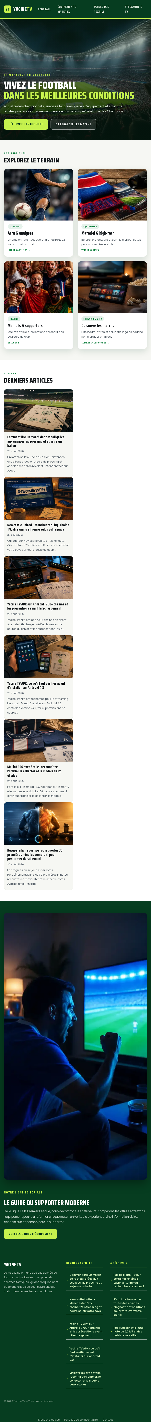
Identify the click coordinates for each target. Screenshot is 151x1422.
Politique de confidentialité (81, 1419)
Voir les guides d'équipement (30, 1233)
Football (44, 9)
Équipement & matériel (67, 9)
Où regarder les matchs (73, 124)
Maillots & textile (101, 9)
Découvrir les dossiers (26, 124)
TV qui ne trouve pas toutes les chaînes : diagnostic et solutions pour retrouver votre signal (129, 1306)
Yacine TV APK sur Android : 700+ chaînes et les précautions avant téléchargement (85, 1329)
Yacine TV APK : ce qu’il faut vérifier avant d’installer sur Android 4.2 (84, 1354)
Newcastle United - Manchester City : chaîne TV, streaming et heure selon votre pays (85, 1305)
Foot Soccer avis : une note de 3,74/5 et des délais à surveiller (128, 1331)
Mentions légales (49, 1419)
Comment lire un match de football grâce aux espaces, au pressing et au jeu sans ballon (85, 1280)
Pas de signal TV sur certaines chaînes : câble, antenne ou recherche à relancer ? (128, 1280)
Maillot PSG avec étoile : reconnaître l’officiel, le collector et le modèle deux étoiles (85, 1378)
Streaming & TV (133, 9)
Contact (107, 1419)
